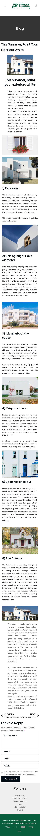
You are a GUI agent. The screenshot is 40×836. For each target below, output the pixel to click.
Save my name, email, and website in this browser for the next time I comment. (21, 773)
